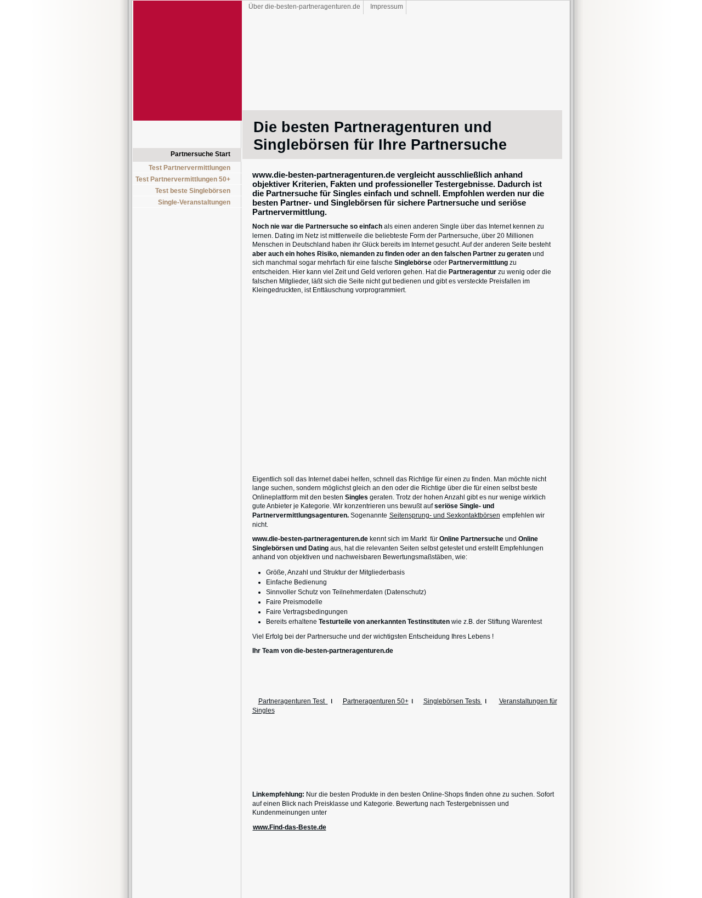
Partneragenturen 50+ (376, 701)
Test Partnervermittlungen (189, 168)
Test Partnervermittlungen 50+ (182, 179)
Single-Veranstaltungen (194, 202)
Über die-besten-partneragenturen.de (304, 6)
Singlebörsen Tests (452, 701)
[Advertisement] (190, 249)
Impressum (386, 6)
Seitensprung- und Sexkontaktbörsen (444, 515)
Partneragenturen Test (293, 701)
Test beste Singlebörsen (192, 191)
